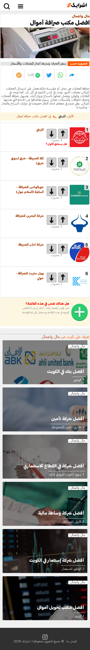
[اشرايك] (77, 5)
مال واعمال (81, 16)
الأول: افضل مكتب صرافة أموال (45, 116)
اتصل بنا (72, 641)
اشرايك (26, 641)
